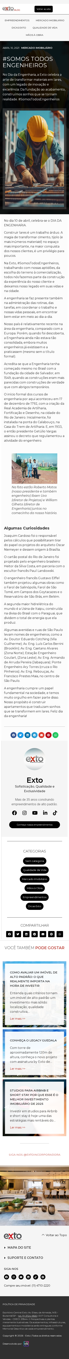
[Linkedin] (28, 1276)
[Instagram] (24, 812)
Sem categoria (34, 860)
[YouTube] (35, 812)
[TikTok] (55, 812)
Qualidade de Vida (34, 870)
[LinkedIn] (45, 812)
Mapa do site (19, 1247)
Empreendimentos (34, 897)
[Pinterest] (42, 1276)
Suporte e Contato (25, 1258)
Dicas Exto (34, 906)
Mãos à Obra (35, 888)
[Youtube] (21, 1276)
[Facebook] (14, 812)
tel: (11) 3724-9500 (27, 1315)
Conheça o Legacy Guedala (33, 1040)
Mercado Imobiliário (36, 47)
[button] (9, 934)
